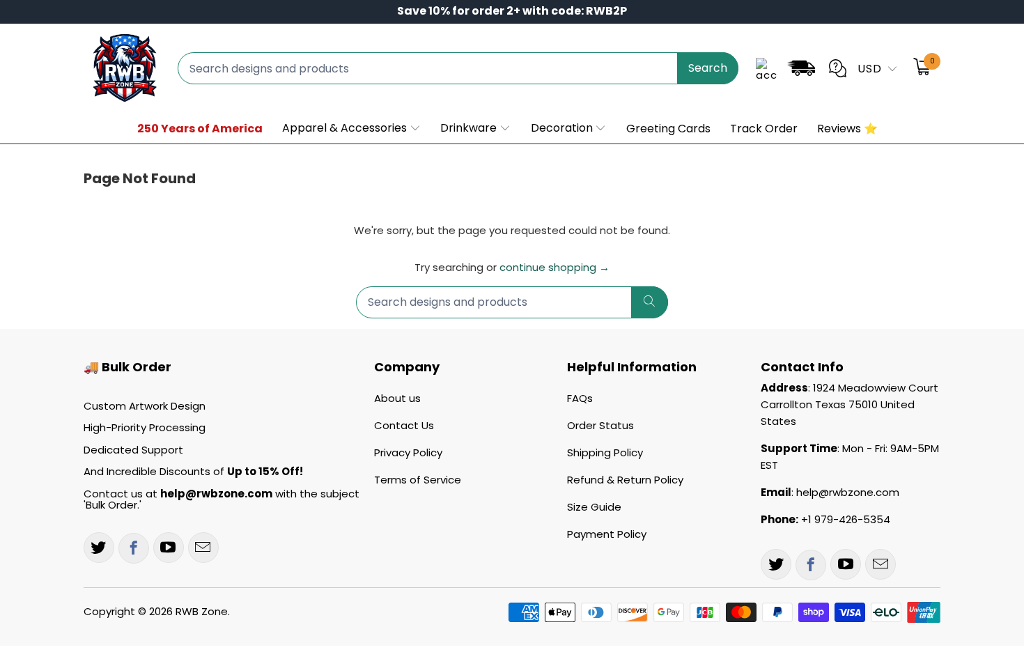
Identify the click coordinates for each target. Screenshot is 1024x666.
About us (397, 398)
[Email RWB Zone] (203, 547)
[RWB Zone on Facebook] (133, 548)
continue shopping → (554, 267)
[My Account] (766, 68)
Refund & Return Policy (625, 479)
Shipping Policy (605, 452)
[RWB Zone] (124, 68)
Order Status (600, 425)
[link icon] (801, 71)
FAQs (580, 398)
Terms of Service (417, 479)
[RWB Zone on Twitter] (99, 547)
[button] (351, 128)
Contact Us (404, 425)
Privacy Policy (408, 452)
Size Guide (594, 507)
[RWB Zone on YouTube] (168, 547)
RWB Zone (202, 611)
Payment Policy (606, 534)
